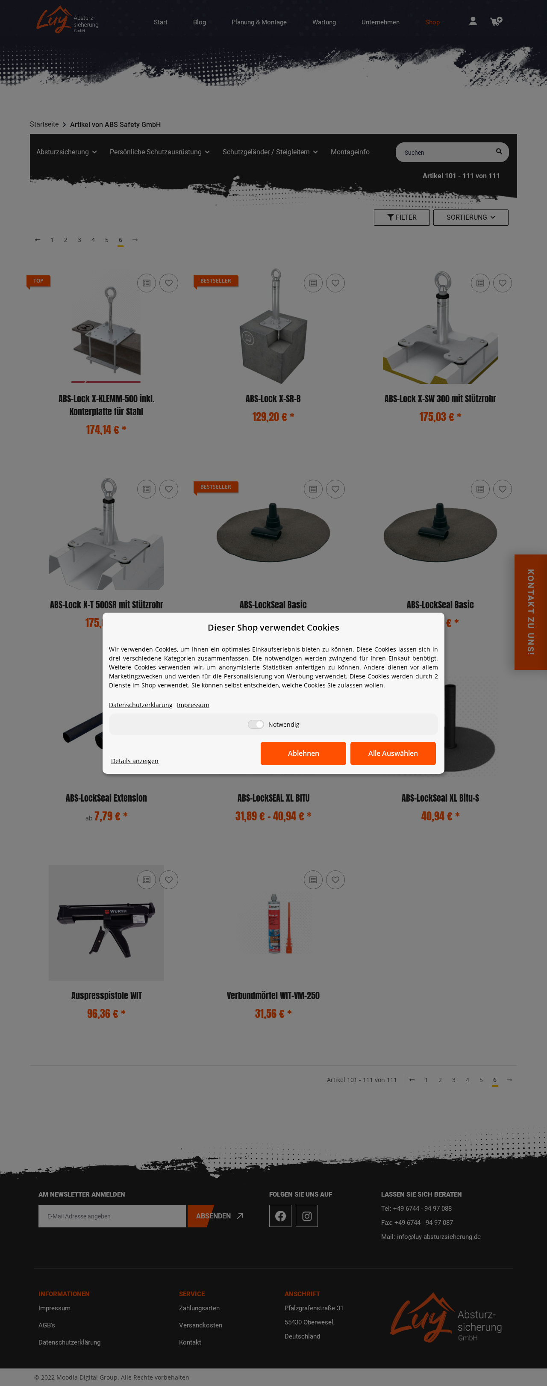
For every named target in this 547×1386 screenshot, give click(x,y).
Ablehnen (303, 753)
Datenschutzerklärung (141, 705)
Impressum (193, 705)
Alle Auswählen (393, 753)
